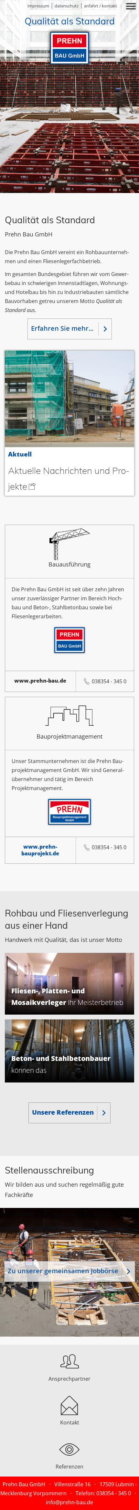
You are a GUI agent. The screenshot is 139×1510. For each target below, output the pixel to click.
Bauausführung (69, 564)
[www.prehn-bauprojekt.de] (69, 812)
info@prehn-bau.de (69, 1502)
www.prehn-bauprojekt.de (40, 850)
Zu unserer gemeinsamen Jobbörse (63, 1270)
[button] (69, 6)
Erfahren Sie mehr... (63, 328)
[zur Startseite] (69, 39)
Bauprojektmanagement (69, 736)
